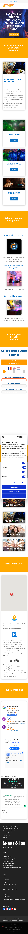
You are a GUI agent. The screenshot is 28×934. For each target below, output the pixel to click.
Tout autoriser (14, 487)
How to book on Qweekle (10, 884)
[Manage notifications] (2, 927)
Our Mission (7, 896)
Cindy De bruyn (10, 718)
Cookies (21, 920)
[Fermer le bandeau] (25, 437)
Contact (6, 902)
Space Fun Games (12, 706)
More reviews (14, 730)
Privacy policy (18, 918)
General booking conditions (10, 920)
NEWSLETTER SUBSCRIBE (10, 889)
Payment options (8, 882)
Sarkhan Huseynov (11, 725)
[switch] (24, 467)
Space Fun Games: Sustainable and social (14, 899)
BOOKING (14, 35)
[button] (12, 594)
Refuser (14, 496)
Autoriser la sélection (14, 491)
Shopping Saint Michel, (11, 828)
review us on (11, 714)
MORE (14, 140)
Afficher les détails (18, 482)
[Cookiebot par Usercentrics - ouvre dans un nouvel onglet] (16, 437)
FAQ (5, 876)
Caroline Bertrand (16, 753)
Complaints (6, 879)
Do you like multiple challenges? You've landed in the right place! (14, 22)
